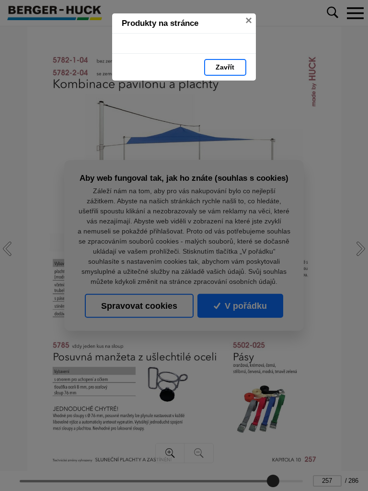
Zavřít (225, 67)
